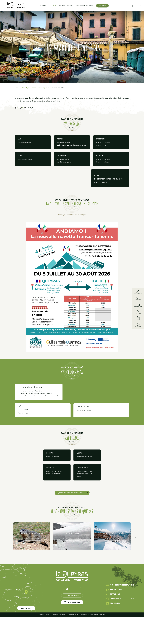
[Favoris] (136, 5)
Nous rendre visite (74, 602)
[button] (131, 5)
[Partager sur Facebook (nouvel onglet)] (16, 108)
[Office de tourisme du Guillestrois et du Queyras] (16, 6)
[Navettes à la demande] (72, 287)
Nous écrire (74, 589)
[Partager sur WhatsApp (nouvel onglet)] (21, 108)
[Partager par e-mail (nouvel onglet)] (25, 108)
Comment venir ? (26, 608)
